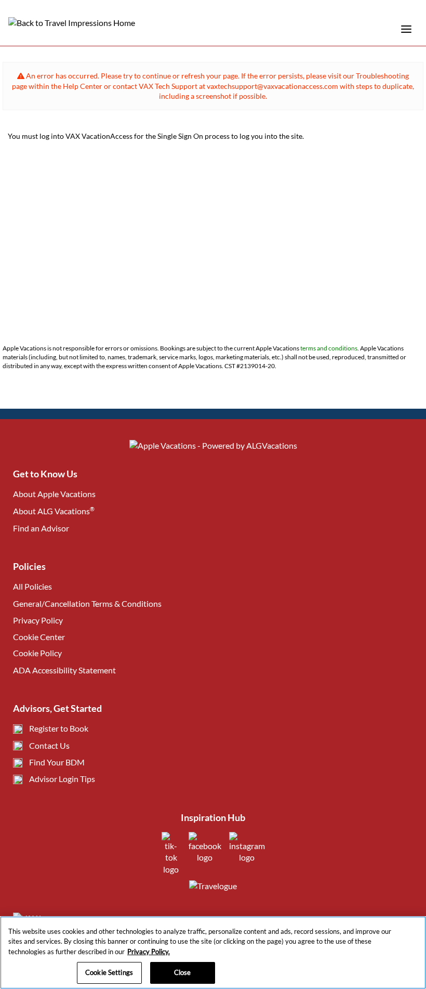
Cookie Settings (109, 972)
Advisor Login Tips (62, 779)
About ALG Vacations (54, 511)
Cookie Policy (37, 653)
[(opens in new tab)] (171, 869)
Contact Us (49, 745)
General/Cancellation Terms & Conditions (87, 603)
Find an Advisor (41, 528)
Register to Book (58, 728)
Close (182, 972)
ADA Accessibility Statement (64, 670)
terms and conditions (328, 348)
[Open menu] (406, 29)
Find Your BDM (57, 762)
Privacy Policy (38, 620)
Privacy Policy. (148, 951)
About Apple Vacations (54, 494)
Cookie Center (39, 637)
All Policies (32, 586)
